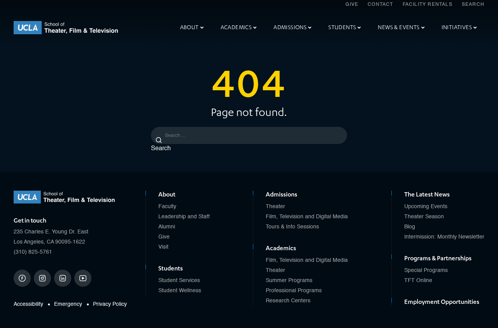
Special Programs (426, 270)
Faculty (167, 206)
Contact (380, 4)
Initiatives (457, 27)
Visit (163, 247)
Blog (409, 227)
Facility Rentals (427, 4)
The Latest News (427, 194)
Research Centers (288, 300)
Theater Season (424, 216)
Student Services (179, 280)
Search (473, 4)
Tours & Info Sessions (292, 227)
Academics (236, 27)
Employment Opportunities (441, 302)
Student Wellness (179, 290)
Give (351, 4)
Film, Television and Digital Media (307, 216)
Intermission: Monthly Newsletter (444, 237)
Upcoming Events (425, 206)
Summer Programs (289, 280)
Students (342, 27)
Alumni (166, 227)
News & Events (398, 27)
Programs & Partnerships (438, 258)
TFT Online (418, 280)
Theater (275, 206)
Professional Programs (294, 290)
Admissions (290, 27)
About (189, 27)
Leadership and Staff (184, 216)
